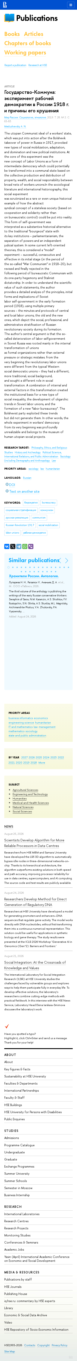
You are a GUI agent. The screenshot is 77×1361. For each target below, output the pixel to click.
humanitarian (43, 722)
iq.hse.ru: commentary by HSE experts (29, 1301)
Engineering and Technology (30, 794)
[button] (8, 567)
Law (54, 460)
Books (12, 34)
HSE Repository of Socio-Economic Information (36, 1329)
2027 (24, 757)
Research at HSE (37, 65)
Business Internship (17, 1195)
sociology (31, 731)
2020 (19, 762)
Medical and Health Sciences (31, 803)
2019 (26, 762)
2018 (34, 762)
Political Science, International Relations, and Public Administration (33, 454)
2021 (12, 762)
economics (41, 718)
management (47, 727)
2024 (46, 757)
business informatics (21, 718)
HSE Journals (12, 1287)
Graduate (10, 1159)
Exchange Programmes (19, 1166)
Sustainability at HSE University (25, 1076)
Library (8, 1308)
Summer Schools (15, 1181)
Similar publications (34, 560)
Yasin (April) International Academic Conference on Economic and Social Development (37, 1259)
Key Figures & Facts (17, 1069)
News (8, 826)
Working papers (25, 52)
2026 (32, 757)
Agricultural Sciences (25, 790)
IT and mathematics (21, 727)
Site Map (9, 1351)
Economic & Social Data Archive (25, 1315)
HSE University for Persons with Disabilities (33, 1112)
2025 (39, 757)
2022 (61, 757)
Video (8, 1322)
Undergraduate (14, 1152)
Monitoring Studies (17, 1235)
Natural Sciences (23, 807)
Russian (27, 478)
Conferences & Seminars (21, 1242)
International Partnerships (21, 1090)
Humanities (20, 798)
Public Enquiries (14, 1119)
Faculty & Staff (14, 1098)
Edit (71, 1356)
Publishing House (15, 1294)
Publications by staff (18, 1279)
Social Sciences (22, 811)
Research (13, 1207)
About (10, 1055)
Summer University (17, 1173)
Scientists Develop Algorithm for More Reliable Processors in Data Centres (34, 843)
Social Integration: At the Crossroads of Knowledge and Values (35, 965)
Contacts (29, 1345)
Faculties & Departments (20, 1083)
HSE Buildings (13, 1105)
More (41, 762)
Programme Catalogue (19, 1145)
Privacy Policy (59, 1345)
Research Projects (16, 1228)
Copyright (43, 1345)
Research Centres (16, 1221)
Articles (33, 34)
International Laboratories (21, 1214)
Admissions (11, 1138)
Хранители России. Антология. (34, 576)
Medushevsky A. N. (15, 126)
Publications (37, 17)
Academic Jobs (14, 1249)
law (36, 727)
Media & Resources (22, 1272)
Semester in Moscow (18, 1188)
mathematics (16, 731)
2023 (53, 757)
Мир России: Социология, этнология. (25, 117)
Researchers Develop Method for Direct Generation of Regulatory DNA (35, 902)
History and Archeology (28, 452)
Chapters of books (27, 43)
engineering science (21, 722)
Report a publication (15, 65)
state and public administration (27, 735)
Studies (11, 1131)
